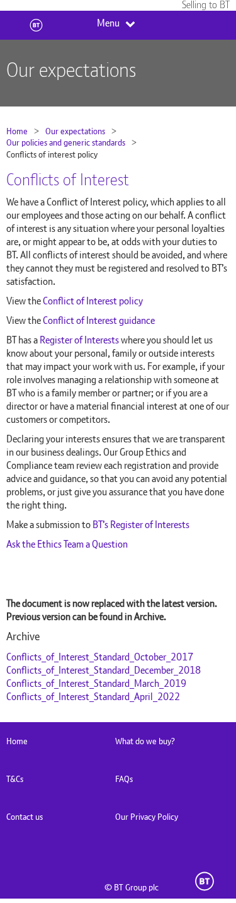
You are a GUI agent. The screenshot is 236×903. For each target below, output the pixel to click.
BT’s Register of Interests (141, 524)
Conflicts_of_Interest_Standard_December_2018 (103, 670)
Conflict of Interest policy (93, 301)
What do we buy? (145, 741)
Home (17, 131)
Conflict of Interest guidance (99, 320)
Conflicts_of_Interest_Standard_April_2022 (93, 696)
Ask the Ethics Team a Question (67, 544)
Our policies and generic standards (65, 142)
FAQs (124, 779)
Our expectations (75, 131)
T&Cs (14, 779)
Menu (108, 23)
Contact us (24, 816)
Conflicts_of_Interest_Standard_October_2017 (99, 657)
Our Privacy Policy (146, 816)
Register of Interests (79, 340)
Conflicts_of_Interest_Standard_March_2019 (96, 683)
